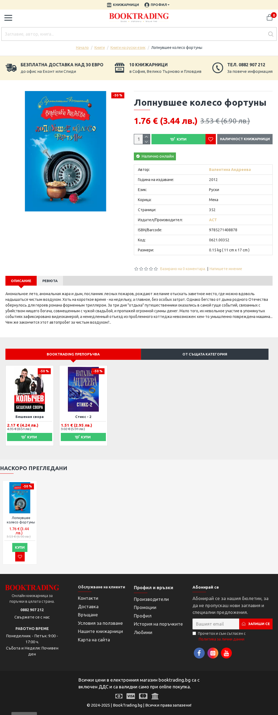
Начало (82, 47)
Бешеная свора (29, 417)
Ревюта (50, 281)
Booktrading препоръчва (73, 354)
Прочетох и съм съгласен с (222, 636)
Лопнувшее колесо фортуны (21, 520)
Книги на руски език (128, 47)
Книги (99, 47)
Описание (21, 281)
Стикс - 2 (83, 417)
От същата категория (204, 354)
